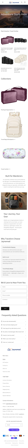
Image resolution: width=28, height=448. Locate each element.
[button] (2, 2)
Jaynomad (9, 440)
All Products (5, 362)
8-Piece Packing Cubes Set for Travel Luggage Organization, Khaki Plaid (19, 69)
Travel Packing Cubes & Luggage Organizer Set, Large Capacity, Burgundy (7, 49)
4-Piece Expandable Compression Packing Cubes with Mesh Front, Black (20, 49)
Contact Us (5, 365)
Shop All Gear (14, 18)
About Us (5, 368)
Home (4, 359)
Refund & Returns (6, 392)
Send (5, 308)
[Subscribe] (20, 425)
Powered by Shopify (14, 440)
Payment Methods (7, 395)
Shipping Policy (6, 389)
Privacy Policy (6, 383)
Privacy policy (21, 440)
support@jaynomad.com (11, 403)
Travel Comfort (5, 169)
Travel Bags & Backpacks (7, 139)
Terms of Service (6, 386)
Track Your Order (6, 371)
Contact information (7, 380)
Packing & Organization (7, 110)
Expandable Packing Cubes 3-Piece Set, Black (6, 69)
